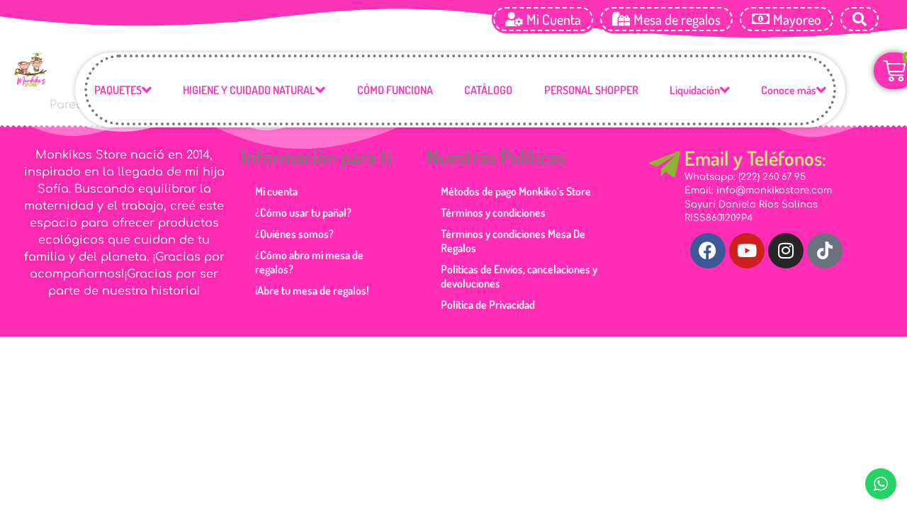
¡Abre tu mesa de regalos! (311, 290)
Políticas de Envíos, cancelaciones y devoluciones (519, 276)
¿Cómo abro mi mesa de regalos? (309, 262)
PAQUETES (118, 90)
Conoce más (788, 90)
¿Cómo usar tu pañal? (303, 212)
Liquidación (695, 90)
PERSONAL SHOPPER (591, 90)
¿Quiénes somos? (294, 234)
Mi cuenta (276, 191)
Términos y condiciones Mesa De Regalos (513, 241)
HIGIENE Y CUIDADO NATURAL (249, 90)
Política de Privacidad (488, 305)
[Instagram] (786, 250)
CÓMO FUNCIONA (395, 90)
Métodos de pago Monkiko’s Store (516, 191)
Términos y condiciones (493, 212)
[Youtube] (747, 250)
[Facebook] (708, 250)
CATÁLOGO (488, 90)
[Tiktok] (825, 250)
